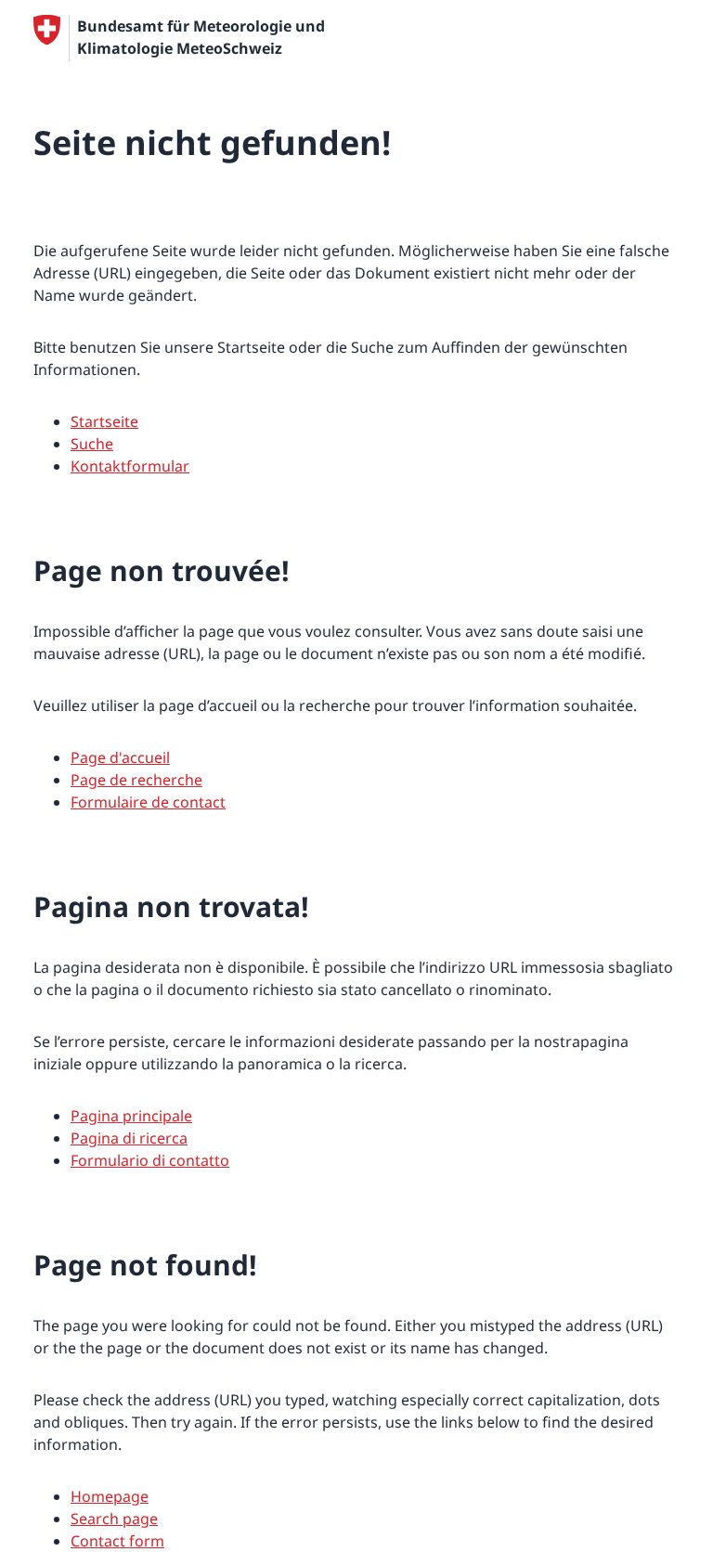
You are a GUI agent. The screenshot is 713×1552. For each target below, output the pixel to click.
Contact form (117, 1541)
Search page (114, 1518)
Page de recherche (136, 780)
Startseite (104, 421)
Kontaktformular (130, 466)
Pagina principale (131, 1116)
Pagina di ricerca (129, 1138)
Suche (92, 443)
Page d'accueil (120, 757)
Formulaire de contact (148, 802)
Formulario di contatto (150, 1160)
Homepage (110, 1496)
